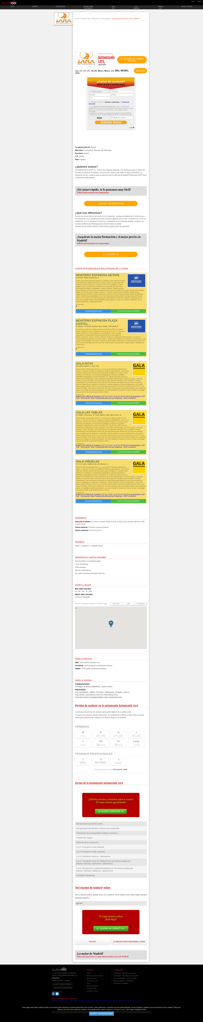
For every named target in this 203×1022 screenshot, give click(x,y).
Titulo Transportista (97, 398)
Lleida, (130, 1001)
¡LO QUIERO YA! (111, 254)
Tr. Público (141, 603)
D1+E (123, 396)
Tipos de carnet (92, 981)
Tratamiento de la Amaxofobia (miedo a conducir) (97, 833)
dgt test (79, 903)
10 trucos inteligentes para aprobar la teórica (129, 942)
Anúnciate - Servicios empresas (125, 973)
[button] (111, 624)
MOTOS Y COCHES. (186, 6)
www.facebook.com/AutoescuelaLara (98, 665)
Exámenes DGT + (93, 986)
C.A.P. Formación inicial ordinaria (90, 847)
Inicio (89, 973)
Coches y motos (92, 991)
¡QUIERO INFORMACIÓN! (111, 203)
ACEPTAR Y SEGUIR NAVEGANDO (101, 1014)
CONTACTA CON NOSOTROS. (62, 988)
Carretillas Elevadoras (85, 875)
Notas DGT (92, 942)
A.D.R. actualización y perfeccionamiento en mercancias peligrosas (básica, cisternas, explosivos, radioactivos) (104, 869)
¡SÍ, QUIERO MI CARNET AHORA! (132, 60)
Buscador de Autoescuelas (101, 18)
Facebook (53, 993)
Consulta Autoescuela (93, 311)
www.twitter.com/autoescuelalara (94, 669)
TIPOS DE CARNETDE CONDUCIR (88, 7)
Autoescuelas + (92, 978)
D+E (128, 396)
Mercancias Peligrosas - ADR (116, 398)
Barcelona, (64, 1001)
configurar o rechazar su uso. (115, 1009)
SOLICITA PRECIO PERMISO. (62, 984)
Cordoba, (123, 1001)
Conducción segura (84, 838)
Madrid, (55, 1001)
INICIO (12, 6)
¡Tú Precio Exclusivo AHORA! (128, 311)
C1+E (110, 396)
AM (80, 71)
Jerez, (137, 1001)
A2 (88, 71)
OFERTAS (35, 6)
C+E (124, 71)
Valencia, (73, 1001)
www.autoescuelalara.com (90, 662)
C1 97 (102, 396)
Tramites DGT (92, 988)
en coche (116, 603)
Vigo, (97, 1001)
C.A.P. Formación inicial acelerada (90, 852)
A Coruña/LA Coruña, (109, 1001)
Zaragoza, (89, 1001)
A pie (128, 603)
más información (68, 1009)
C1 (106, 396)
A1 (84, 71)
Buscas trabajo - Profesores (124, 981)
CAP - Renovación (83, 398)
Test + (89, 983)
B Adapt (112, 71)
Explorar (90, 970)
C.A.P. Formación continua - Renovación (93, 856)
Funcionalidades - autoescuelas (125, 978)
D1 (119, 396)
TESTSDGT (113, 7)
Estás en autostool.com (83, 18)
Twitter (57, 993)
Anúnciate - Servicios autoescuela (126, 976)
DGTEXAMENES (136, 7)
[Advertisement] (111, 37)
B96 (101, 71)
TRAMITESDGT (160, 7)
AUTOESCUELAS (60, 6)
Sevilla (81, 1001)
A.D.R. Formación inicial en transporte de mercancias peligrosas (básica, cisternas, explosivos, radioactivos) (103, 862)
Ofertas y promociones (95, 976)
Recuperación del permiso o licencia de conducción (97, 828)
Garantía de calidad (121, 983)
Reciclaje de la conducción (87, 842)
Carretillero (132, 398)
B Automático (136, 396)
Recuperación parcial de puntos (89, 824)
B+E (107, 71)
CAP (143, 396)
